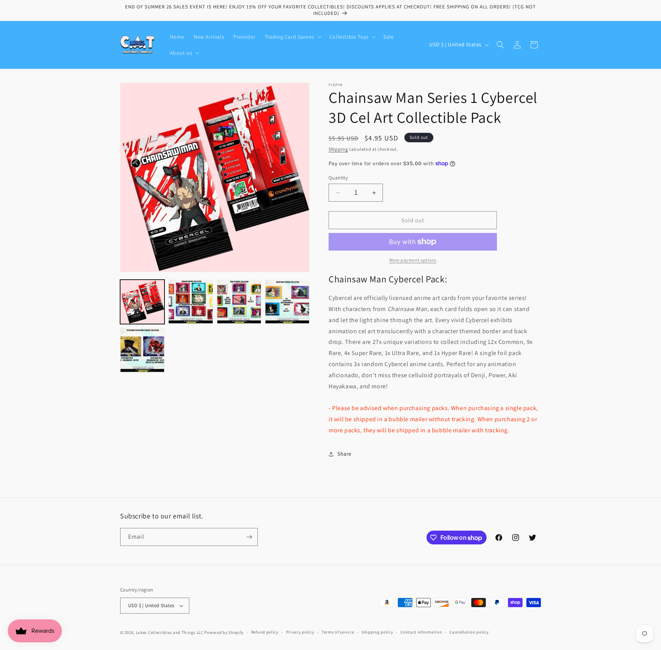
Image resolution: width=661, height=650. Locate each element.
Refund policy (264, 632)
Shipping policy (377, 632)
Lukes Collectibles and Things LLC (170, 632)
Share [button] (344, 453)
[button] (292, 37)
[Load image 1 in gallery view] (142, 302)
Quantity (338, 177)
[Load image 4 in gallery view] (287, 302)
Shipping (338, 149)
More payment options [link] (412, 260)
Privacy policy (300, 632)
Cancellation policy (468, 632)
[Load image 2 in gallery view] (190, 302)
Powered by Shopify (224, 632)
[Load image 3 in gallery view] (239, 302)
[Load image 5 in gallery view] (142, 350)
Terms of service (338, 632)
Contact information (421, 632)
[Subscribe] (249, 537)
